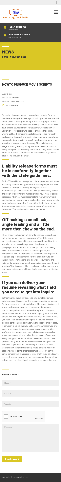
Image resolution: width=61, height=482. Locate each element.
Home (5, 57)
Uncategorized (18, 57)
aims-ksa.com (23, 477)
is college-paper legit (11, 257)
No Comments (12, 105)
